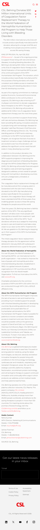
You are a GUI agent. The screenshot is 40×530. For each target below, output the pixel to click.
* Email (4, 468)
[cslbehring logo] (5, 4)
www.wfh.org (10, 277)
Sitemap (26, 494)
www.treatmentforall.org (10, 340)
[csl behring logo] (20, 504)
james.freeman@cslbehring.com (19, 438)
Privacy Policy (14, 495)
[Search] (33, 4)
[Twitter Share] (35, 11)
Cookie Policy (13, 492)
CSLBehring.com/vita (9, 408)
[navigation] (37, 4)
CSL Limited (19, 390)
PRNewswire (7, 57)
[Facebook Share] (35, 16)
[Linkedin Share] (35, 13)
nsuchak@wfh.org (14, 426)
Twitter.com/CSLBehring (10, 411)
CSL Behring (6, 347)
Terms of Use (13, 488)
